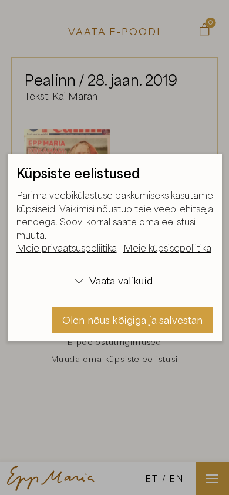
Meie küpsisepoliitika (167, 248)
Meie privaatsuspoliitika (66, 248)
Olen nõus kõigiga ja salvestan (132, 320)
